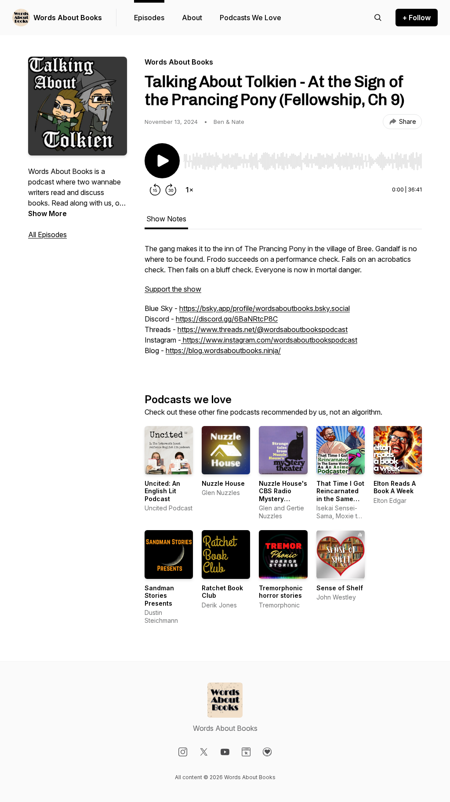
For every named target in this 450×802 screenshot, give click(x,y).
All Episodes (47, 234)
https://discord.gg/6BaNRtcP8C (227, 318)
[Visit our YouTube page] (225, 752)
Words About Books (67, 17)
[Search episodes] (377, 17)
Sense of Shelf (339, 588)
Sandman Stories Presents (159, 595)
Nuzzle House (223, 483)
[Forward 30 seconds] (171, 190)
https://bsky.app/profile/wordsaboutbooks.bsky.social (264, 308)
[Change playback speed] (189, 190)
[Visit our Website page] (246, 752)
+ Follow (417, 17)
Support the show (173, 289)
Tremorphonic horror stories (281, 592)
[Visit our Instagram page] (182, 752)
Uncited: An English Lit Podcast (162, 491)
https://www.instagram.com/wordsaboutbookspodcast (269, 340)
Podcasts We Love (250, 17)
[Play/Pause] (162, 160)
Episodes (149, 17)
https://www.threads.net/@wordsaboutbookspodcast (263, 329)
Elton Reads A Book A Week (395, 487)
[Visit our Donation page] (267, 752)
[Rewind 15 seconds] (155, 190)
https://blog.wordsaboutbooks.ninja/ (223, 350)
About (192, 17)
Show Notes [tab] (166, 218)
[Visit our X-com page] (204, 752)
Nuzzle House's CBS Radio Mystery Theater (283, 495)
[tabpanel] (283, 304)
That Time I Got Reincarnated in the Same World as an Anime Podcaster (340, 503)
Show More (47, 213)
